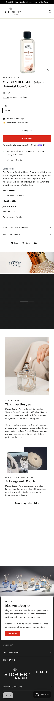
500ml (7, 110)
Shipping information (15, 227)
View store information (15, 160)
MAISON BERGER (11, 77)
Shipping (6, 97)
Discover (9, 660)
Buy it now (27, 138)
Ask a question (11, 234)
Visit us (8, 645)
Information (11, 652)
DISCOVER (13, 633)
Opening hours (12, 686)
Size (5, 106)
